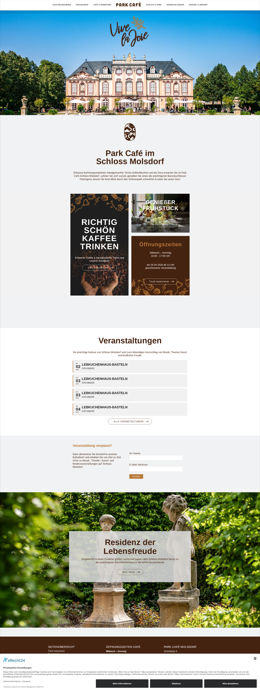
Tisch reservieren (56, 651)
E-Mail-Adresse (138, 464)
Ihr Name (134, 453)
